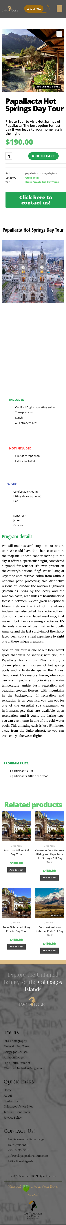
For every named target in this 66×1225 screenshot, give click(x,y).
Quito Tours (32, 177)
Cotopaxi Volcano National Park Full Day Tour (49, 931)
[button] (59, 8)
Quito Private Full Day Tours (42, 182)
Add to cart (43, 156)
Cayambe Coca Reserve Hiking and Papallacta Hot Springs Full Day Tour (49, 856)
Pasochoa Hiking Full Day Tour (16, 852)
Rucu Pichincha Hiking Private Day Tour (16, 929)
